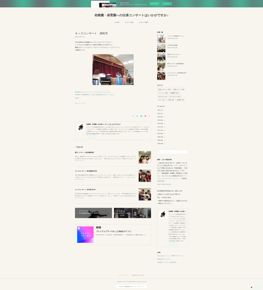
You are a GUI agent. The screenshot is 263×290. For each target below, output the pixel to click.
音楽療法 (174, 93)
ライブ (161, 100)
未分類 (180, 100)
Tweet (77, 98)
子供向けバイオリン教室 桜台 (166, 262)
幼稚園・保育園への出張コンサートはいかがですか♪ (131, 15)
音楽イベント (179, 89)
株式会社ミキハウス (163, 259)
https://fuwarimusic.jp (164, 184)
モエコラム (162, 96)
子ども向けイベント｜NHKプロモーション (171, 256)
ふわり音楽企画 (164, 165)
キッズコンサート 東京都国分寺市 (86, 171)
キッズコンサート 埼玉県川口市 (85, 189)
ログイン (167, 4)
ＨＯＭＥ (117, 22)
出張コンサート (164, 89)
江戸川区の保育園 (172, 45)
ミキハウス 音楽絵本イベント (175, 36)
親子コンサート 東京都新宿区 (84, 152)
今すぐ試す (154, 4)
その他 (170, 100)
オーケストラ (175, 96)
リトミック (163, 93)
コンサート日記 (129, 22)
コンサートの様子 (143, 22)
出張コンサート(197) (80, 103)
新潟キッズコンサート (173, 54)
